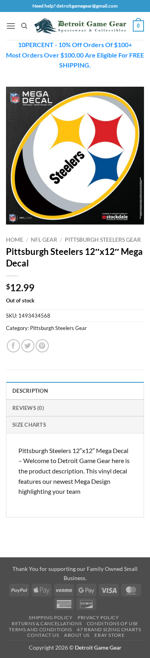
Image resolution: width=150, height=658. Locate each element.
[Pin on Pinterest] (42, 345)
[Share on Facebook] (13, 345)
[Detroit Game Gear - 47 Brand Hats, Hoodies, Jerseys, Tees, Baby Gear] (80, 26)
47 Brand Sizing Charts (109, 629)
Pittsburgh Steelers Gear (103, 240)
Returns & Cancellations (47, 623)
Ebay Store (109, 635)
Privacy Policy (98, 617)
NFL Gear (44, 240)
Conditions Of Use (112, 623)
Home (14, 240)
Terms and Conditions (40, 629)
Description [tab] (30, 391)
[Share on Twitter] (27, 345)
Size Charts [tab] (29, 424)
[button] (11, 26)
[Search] (24, 26)
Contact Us (43, 635)
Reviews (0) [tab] (28, 408)
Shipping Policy (50, 617)
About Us (77, 635)
